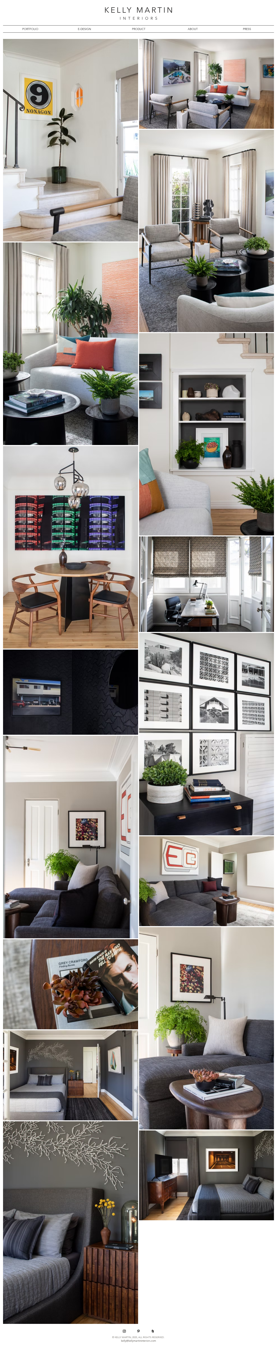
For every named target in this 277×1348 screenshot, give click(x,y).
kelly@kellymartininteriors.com (138, 1340)
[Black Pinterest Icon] (138, 1331)
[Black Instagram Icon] (124, 1331)
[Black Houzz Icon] (153, 1331)
